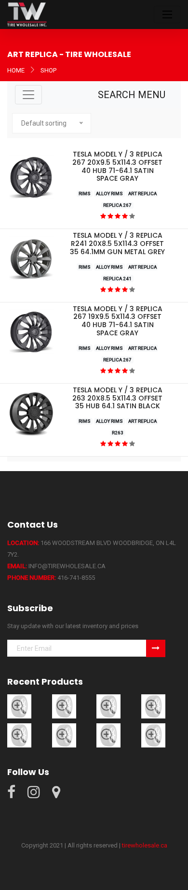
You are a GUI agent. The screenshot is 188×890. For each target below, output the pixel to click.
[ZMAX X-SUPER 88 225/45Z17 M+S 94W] (19, 734)
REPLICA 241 (117, 278)
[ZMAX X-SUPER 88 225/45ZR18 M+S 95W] (153, 705)
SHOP (48, 70)
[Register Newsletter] (155, 648)
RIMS (85, 193)
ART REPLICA (142, 193)
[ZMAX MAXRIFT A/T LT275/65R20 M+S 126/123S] (19, 705)
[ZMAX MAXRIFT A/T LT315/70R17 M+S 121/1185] (108, 705)
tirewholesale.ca (144, 845)
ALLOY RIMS (109, 193)
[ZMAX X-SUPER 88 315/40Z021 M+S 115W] (153, 734)
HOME (16, 70)
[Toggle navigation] (167, 14)
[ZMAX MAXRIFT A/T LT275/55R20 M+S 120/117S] (64, 705)
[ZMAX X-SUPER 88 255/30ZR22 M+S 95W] (64, 734)
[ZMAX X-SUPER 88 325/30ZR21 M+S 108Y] (108, 734)
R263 (117, 432)
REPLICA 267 (117, 205)
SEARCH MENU (131, 94)
